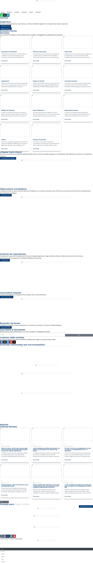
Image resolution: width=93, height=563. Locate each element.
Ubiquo (3, 139)
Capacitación (5, 81)
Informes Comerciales (39, 51)
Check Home (68, 51)
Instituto (16, 12)
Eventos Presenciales (39, 139)
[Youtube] (11, 342)
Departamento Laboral (71, 110)
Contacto (38, 12)
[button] (4, 502)
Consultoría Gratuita (71, 81)
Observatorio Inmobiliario (9, 51)
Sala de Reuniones (38, 110)
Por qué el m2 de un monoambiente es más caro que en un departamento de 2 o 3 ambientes (78, 449)
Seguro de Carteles (38, 81)
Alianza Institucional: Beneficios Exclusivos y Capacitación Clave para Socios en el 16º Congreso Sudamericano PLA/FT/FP (46, 486)
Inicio (2, 12)
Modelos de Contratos (8, 110)
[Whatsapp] (1, 15)
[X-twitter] (14, 342)
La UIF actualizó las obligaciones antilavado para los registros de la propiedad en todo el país (78, 486)
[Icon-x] (1, 536)
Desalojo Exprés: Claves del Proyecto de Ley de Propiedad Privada (14, 485)
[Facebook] (1, 342)
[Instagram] (4, 15)
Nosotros (9, 12)
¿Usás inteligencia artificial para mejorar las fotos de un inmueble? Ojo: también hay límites (46, 449)
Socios (31, 12)
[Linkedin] (7, 15)
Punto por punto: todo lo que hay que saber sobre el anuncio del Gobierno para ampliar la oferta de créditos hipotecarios (14, 449)
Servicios (24, 12)
